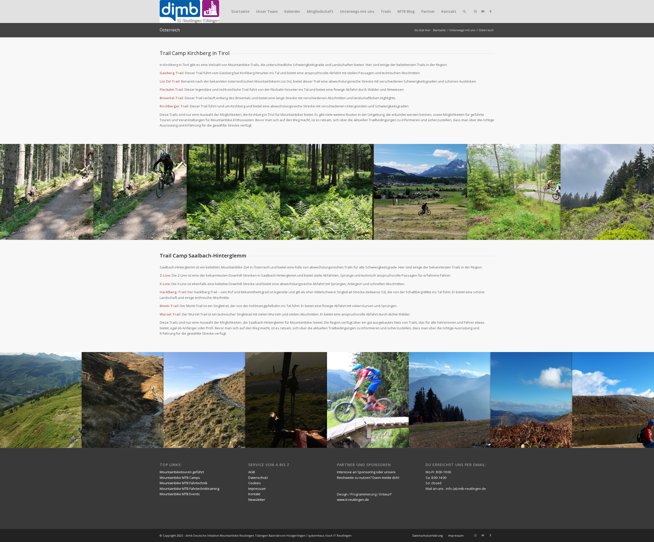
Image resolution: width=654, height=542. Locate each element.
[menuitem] (464, 11)
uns (440, 488)
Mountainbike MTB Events (180, 494)
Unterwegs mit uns (357, 11)
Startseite (240, 11)
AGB (251, 472)
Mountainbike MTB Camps (180, 477)
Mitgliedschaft (320, 11)
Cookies (254, 483)
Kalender (292, 11)
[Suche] (464, 11)
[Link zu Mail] (483, 11)
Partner (428, 11)
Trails (386, 11)
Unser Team (267, 11)
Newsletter (256, 499)
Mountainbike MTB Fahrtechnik (183, 483)
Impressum (257, 488)
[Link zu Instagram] (475, 11)
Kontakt (448, 11)
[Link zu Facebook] (490, 11)
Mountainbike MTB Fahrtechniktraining (189, 488)
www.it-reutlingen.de (353, 499)
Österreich (170, 30)
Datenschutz (258, 477)
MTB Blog (406, 11)
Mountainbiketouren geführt (182, 472)
